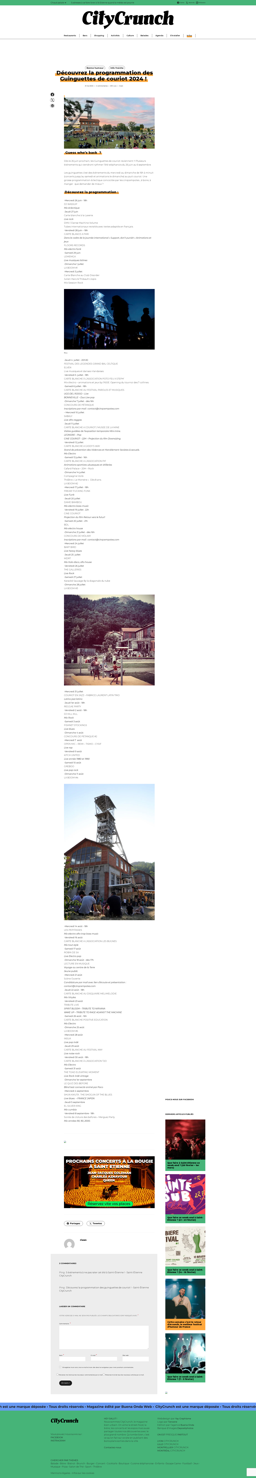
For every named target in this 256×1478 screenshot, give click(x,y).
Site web (126, 1355)
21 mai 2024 (89, 86)
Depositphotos (185, 1428)
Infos (189, 35)
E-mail (94, 1355)
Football (187, 1463)
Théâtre (97, 1466)
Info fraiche (116, 68)
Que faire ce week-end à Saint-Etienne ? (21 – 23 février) (185, 1218)
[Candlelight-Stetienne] (109, 1182)
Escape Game (173, 1463)
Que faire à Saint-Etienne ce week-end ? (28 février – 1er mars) (183, 1165)
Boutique (124, 1463)
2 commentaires (102, 86)
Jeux (195, 1463)
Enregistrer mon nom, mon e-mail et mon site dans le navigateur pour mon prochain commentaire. (98, 1367)
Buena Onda (187, 1425)
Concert (100, 1463)
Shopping (99, 35)
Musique (55, 1466)
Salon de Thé (76, 1466)
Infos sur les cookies (83, 1473)
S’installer (175, 35)
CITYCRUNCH (168, 1441)
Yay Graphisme (183, 1418)
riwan (121, 86)
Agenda (159, 35)
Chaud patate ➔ (58, 2)
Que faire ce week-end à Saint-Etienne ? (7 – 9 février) (185, 1377)
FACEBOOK (57, 1437)
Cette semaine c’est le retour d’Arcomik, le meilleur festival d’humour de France (184, 1324)
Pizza (65, 1466)
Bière (63, 1463)
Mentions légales (60, 1473)
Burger (91, 1463)
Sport (88, 1466)
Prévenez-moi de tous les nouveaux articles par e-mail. (124, 1375)
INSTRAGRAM (58, 1440)
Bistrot (71, 1463)
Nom (61, 1355)
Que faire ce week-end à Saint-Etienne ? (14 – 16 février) (185, 1271)
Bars (85, 35)
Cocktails (112, 1463)
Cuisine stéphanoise (142, 1463)
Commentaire (64, 1324)
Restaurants (70, 35)
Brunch (81, 1463)
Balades (145, 35)
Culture (130, 35)
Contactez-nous (112, 1447)
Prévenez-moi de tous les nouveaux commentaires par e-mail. (81, 1375)
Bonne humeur (95, 68)
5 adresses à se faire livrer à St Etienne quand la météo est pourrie (102, 2)
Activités (115, 35)
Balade (54, 1463)
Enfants (159, 1463)
